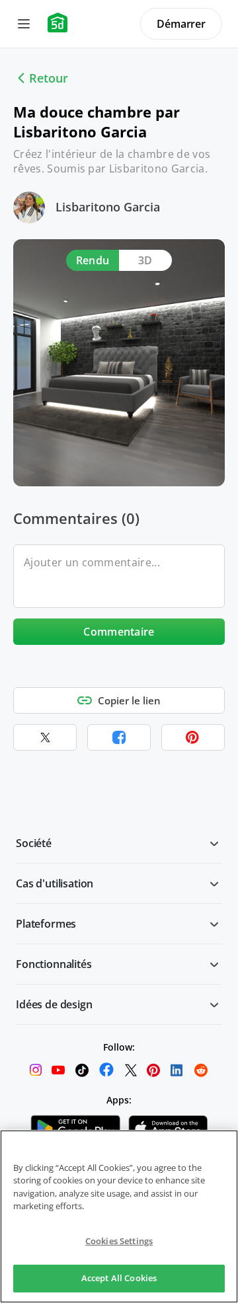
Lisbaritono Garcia (108, 207)
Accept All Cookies (119, 1278)
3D (145, 260)
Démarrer (181, 24)
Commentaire (119, 631)
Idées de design (54, 1004)
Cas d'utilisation (54, 883)
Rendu (93, 260)
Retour (48, 78)
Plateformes (46, 923)
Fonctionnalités (54, 964)
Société (34, 843)
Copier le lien (129, 700)
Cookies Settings (119, 1241)
